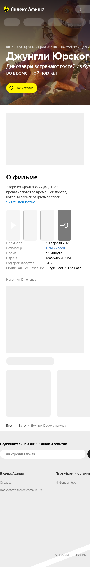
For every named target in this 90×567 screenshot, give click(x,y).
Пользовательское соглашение (21, 490)
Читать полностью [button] (20, 202)
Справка (5, 482)
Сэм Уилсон (55, 248)
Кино (22, 425)
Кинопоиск (28, 279)
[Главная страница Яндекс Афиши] (6, 9)
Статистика (62, 554)
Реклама (81, 554)
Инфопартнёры (66, 482)
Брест (10, 425)
